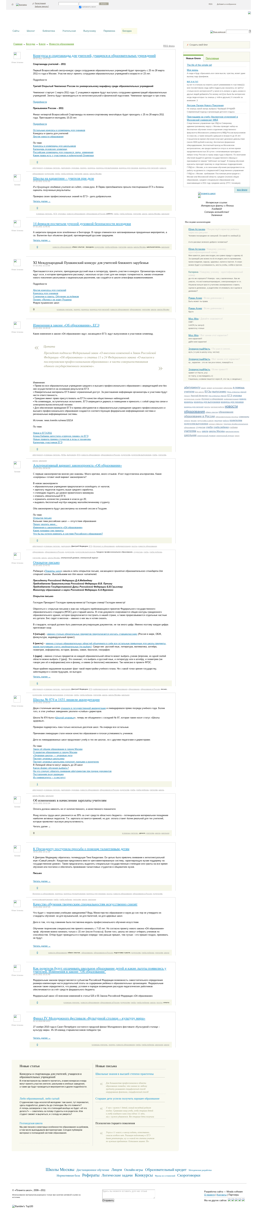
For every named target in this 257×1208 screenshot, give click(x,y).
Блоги (42, 43)
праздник (218, 421)
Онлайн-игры (133, 1169)
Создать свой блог (199, 45)
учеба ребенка (221, 427)
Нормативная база (68, 1175)
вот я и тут (192, 81)
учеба (209, 427)
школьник (190, 435)
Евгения (17, 185)
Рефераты (90, 1175)
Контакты (222, 1194)
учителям (190, 431)
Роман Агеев (195, 298)
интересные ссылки (192, 399)
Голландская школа (31, 1123)
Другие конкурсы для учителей (49, 290)
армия (209, 388)
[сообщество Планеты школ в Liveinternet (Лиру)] (232, 1200)
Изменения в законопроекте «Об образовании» (58, 527)
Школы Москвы (60, 1169)
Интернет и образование (212, 399)
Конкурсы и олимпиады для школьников (54, 146)
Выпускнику (89, 31)
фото (199, 431)
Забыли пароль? (42, 6)
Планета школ (29, 20)
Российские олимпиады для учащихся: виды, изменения (63, 152)
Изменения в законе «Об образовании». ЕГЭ (66, 324)
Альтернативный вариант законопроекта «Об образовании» (77, 465)
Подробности (40, 102)
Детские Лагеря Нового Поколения (205, 105)
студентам (200, 427)
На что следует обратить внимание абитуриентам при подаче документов (72, 771)
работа (226, 421)
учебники (233, 427)
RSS (210, 4)
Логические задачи (117, 1175)
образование (226, 411)
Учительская (69, 31)
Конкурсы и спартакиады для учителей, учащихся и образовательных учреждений (94, 55)
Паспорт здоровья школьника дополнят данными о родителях (66, 761)
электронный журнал (225, 436)
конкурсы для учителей (194, 407)
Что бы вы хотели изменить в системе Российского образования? (68, 533)
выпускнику (219, 391)
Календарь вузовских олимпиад (50, 149)
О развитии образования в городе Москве (55, 752)
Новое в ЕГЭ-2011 (42, 433)
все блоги (242, 189)
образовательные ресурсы (227, 417)
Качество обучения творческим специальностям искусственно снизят (85, 903)
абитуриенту (192, 387)
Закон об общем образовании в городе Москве (58, 749)
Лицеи (116, 1169)
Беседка (127, 31)
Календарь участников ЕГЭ (47, 442)
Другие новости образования (48, 136)
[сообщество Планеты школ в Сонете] (243, 1200)
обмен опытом (212, 412)
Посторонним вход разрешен (48, 774)
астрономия (218, 388)
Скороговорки (188, 1175)
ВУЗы (208, 391)
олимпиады (244, 417)
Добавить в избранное (226, 4)
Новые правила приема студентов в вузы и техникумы (62, 439)
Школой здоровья (65, 717)
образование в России (199, 416)
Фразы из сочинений (165, 1175)
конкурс (242, 399)
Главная (17, 43)
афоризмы (227, 388)
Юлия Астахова (196, 229)
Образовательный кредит (166, 1169)
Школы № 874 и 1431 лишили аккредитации (66, 699)
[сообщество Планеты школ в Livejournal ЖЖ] (229, 1200)
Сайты (16, 31)
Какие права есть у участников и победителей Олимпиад (63, 155)
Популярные (212, 58)
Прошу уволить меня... (45, 524)
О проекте (209, 1194)
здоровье (237, 395)
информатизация (231, 399)
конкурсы (188, 402)
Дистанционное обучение (92, 1170)
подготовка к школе (205, 421)
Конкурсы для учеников (45, 293)
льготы (207, 407)
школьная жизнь (232, 431)
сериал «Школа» (216, 424)
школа (205, 431)
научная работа (217, 407)
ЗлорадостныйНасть (199, 348)
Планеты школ (53, 571)
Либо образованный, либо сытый (39, 1098)
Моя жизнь (192, 70)
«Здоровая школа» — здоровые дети (52, 755)
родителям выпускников (196, 424)
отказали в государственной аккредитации (83, 708)
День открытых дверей (236, 392)
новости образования (76, 214)
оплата (187, 421)
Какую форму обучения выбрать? (51, 768)
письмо (194, 421)
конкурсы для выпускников (207, 402)
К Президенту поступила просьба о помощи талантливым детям (81, 848)
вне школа (199, 392)
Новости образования (61, 43)
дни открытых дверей (217, 396)
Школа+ (31, 31)
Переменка (109, 31)
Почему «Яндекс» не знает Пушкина (52, 299)
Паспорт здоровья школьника (48, 758)
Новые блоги (193, 58)
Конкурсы (144, 1175)
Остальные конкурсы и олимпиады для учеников (59, 130)
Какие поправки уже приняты (48, 530)
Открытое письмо (42, 518)
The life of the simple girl (199, 65)
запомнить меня (89, 7)
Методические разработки (200, 1170)
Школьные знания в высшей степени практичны (124, 1074)
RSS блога (168, 46)
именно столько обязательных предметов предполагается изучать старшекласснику (92, 634)
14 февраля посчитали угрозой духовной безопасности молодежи (82, 223)
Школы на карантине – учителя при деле (63, 178)
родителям (236, 420)
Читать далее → (42, 201)
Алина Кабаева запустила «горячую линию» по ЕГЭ (60, 436)
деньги (187, 396)
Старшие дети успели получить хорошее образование (127, 1098)
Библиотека (49, 31)
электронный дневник (206, 436)
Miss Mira (193, 318)
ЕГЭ (229, 395)
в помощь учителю (52, 168)
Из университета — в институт (49, 777)
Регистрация (40, 3)
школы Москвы (217, 431)
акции (203, 388)
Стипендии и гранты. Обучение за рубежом (56, 296)
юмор (237, 436)
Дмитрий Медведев (199, 396)
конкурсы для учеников (232, 402)
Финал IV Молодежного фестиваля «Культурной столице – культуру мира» (89, 1018)
